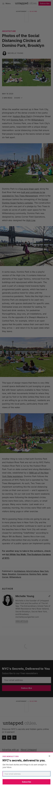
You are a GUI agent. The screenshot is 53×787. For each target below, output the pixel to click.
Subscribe (26, 782)
